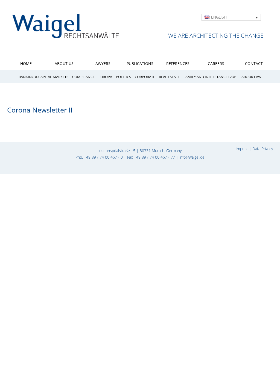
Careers (216, 63)
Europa (105, 77)
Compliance (83, 77)
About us (64, 63)
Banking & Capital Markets (43, 77)
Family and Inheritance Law (209, 77)
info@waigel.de (192, 157)
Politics (123, 77)
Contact (254, 63)
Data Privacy (262, 148)
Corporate (145, 77)
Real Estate (169, 77)
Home (26, 63)
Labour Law (250, 77)
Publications (140, 63)
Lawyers (102, 63)
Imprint (242, 148)
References (177, 63)
